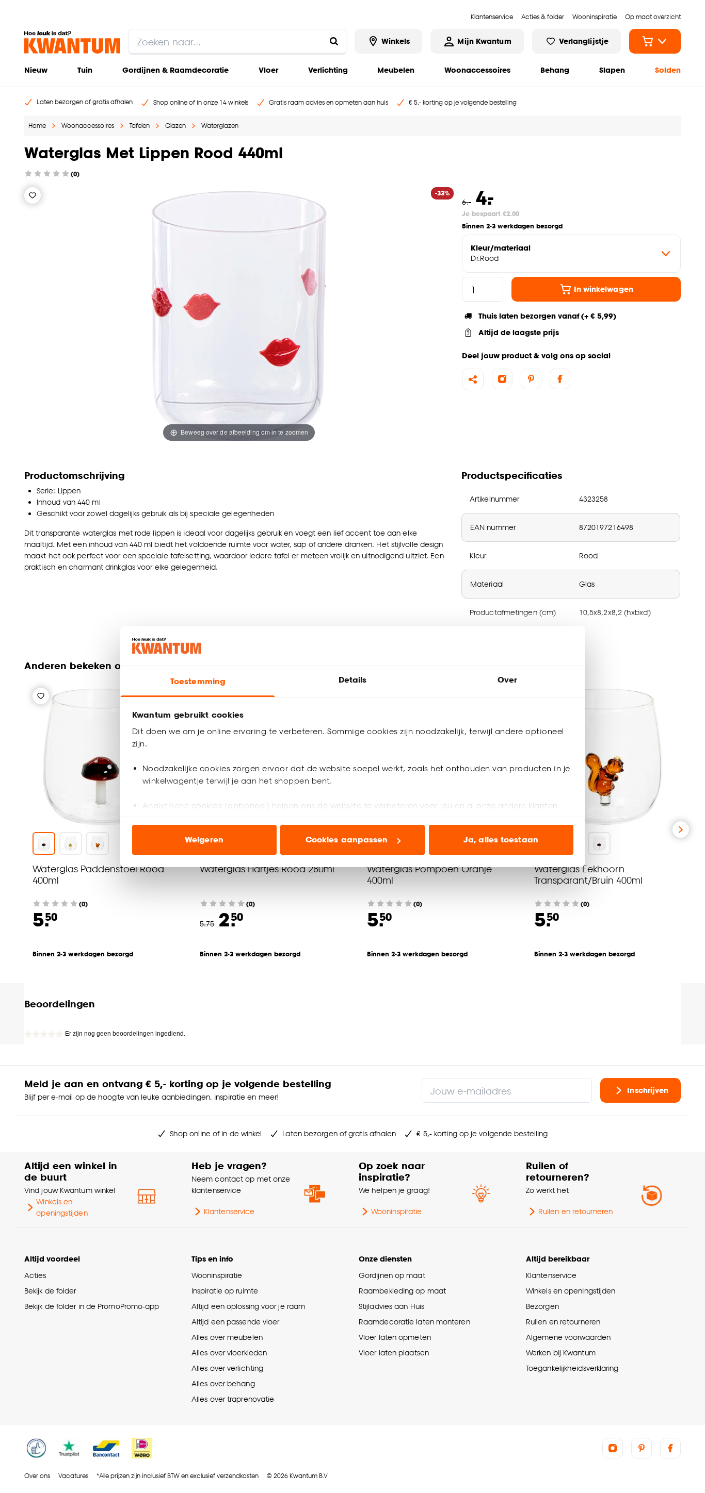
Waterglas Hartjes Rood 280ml (267, 868)
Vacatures (73, 1476)
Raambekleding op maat (402, 1290)
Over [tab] (507, 680)
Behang (554, 69)
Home (37, 125)
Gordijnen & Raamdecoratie (175, 69)
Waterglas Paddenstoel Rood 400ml (98, 874)
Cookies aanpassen (347, 839)
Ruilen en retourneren (575, 1211)
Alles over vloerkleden (229, 1352)
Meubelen (395, 69)
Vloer (268, 69)
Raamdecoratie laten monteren (414, 1321)
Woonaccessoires (477, 69)
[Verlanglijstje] (32, 195)
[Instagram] (502, 379)
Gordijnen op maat (392, 1275)
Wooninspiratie (396, 1211)
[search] (237, 41)
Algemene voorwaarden (568, 1337)
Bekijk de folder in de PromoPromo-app (91, 1306)
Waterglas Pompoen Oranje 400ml (429, 874)
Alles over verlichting (227, 1368)
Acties (35, 1275)
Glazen (175, 125)
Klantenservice (229, 1211)
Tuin (84, 69)
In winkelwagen (603, 289)
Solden (668, 69)
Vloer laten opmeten (395, 1337)
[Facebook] (560, 379)
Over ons (37, 1476)
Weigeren (204, 839)
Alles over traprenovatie (232, 1399)
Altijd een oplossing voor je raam (248, 1306)
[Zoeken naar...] (334, 41)
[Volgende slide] (680, 829)
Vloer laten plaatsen (394, 1352)
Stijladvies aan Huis (391, 1306)
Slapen (612, 69)
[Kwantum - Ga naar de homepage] (72, 42)
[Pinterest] (531, 379)
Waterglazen (219, 125)
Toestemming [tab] (197, 681)
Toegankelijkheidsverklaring (572, 1368)
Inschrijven (647, 1090)
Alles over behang (223, 1383)
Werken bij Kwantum (561, 1352)
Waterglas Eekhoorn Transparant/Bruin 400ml (588, 874)
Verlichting (328, 69)
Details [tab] (353, 680)
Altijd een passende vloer (235, 1321)
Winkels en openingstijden (61, 1207)
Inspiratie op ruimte (224, 1290)
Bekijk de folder (50, 1290)
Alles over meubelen (227, 1337)
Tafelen (140, 125)
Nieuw (35, 69)
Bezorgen (542, 1306)
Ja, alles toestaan (500, 839)
